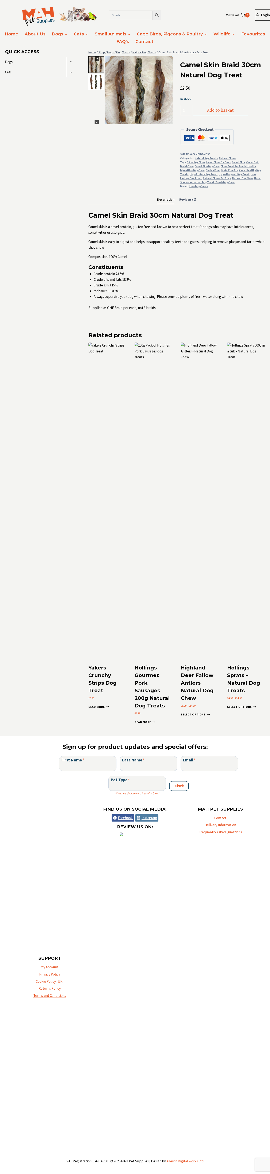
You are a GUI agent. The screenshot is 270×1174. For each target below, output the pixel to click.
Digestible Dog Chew (192, 170)
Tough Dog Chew (225, 182)
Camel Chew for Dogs (218, 162)
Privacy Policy (49, 974)
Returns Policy (50, 988)
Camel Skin (238, 162)
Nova (257, 178)
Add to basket (220, 110)
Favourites (253, 33)
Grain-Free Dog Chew (233, 170)
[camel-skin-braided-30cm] (139, 90)
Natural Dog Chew (242, 178)
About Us (35, 33)
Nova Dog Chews (198, 186)
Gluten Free (213, 170)
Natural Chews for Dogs (217, 178)
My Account (49, 967)
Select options (193, 714)
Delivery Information (220, 825)
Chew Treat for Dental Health (238, 166)
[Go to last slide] (96, 58)
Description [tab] (165, 199)
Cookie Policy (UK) (50, 981)
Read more (96, 707)
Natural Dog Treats (206, 158)
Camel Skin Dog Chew (207, 166)
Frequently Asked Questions (220, 832)
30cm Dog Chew (196, 162)
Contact (144, 41)
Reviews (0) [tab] (187, 199)
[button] (96, 64)
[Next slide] (96, 122)
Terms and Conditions (49, 995)
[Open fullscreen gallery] (169, 120)
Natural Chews (227, 158)
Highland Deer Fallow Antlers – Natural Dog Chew (197, 683)
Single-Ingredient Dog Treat (197, 182)
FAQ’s (122, 41)
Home (11, 33)
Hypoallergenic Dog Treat (234, 174)
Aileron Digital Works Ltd (185, 1161)
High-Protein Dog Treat (203, 174)
